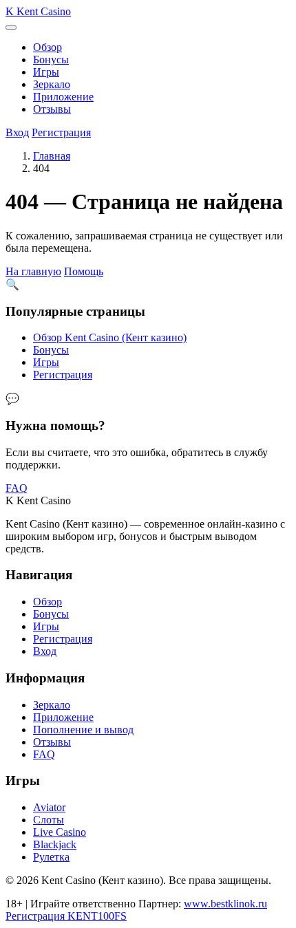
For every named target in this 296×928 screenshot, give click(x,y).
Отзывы (52, 109)
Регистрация (61, 132)
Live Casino (59, 832)
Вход (17, 132)
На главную (33, 271)
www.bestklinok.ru (225, 903)
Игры (46, 72)
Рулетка (51, 857)
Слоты (48, 820)
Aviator (49, 807)
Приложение (63, 96)
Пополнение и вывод (83, 729)
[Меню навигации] (11, 27)
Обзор (47, 47)
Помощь (83, 271)
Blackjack (54, 844)
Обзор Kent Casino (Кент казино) (110, 337)
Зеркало (51, 84)
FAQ (17, 488)
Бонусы (51, 59)
